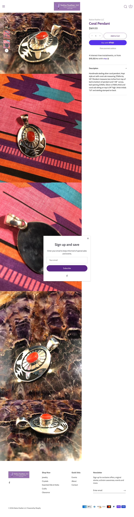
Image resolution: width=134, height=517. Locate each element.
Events (74, 477)
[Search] (125, 6)
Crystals (45, 481)
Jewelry (45, 477)
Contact (75, 485)
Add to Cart (115, 36)
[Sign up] (125, 490)
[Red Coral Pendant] (6, 26)
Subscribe (67, 268)
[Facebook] (67, 275)
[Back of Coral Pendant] (6, 44)
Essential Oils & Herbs (50, 485)
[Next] (6, 50)
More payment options (108, 48)
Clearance (46, 492)
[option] (6, 27)
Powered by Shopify (34, 508)
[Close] (88, 238)
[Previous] (6, 21)
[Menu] (3, 6)
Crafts (44, 489)
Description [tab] (93, 68)
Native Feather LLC (96, 19)
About (74, 481)
